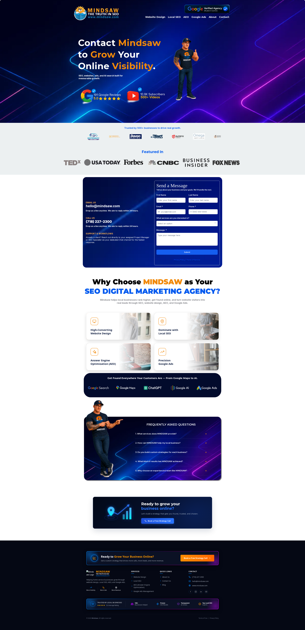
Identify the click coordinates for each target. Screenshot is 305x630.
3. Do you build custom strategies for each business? (161, 452)
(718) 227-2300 (198, 577)
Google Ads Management (144, 591)
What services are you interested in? (172, 218)
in (201, 591)
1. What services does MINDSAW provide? (156, 434)
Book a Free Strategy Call (159, 521)
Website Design (140, 577)
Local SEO (137, 581)
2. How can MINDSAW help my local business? (157, 443)
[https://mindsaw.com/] (107, 13)
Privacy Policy (214, 618)
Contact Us (166, 581)
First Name (161, 195)
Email (159, 206)
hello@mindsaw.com (200, 581)
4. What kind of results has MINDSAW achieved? (159, 461)
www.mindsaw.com (102, 576)
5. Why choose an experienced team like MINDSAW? (161, 471)
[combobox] (187, 223)
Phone (192, 206)
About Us (166, 577)
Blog (164, 585)
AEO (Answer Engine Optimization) (142, 586)
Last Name (193, 195)
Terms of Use (203, 618)
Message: (161, 230)
